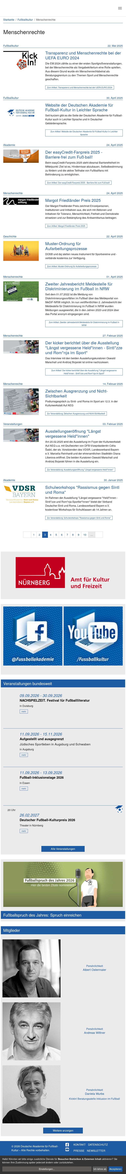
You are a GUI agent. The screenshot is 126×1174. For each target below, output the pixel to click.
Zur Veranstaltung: (76, 413)
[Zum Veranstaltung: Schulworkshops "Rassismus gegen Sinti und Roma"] (21, 494)
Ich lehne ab (100, 1169)
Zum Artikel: (79, 87)
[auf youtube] (67, 1149)
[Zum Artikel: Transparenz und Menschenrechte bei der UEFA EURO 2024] (21, 60)
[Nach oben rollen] (120, 1168)
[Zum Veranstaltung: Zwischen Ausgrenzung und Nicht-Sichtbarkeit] (21, 401)
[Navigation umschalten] (120, 8)
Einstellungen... (47, 1169)
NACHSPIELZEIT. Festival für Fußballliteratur (55, 700)
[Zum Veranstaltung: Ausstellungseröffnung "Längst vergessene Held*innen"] (21, 435)
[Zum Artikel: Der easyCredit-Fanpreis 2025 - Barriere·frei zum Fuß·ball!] (21, 156)
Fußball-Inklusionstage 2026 (42, 777)
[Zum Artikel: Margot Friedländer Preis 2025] (21, 201)
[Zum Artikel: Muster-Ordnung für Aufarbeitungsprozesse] (21, 251)
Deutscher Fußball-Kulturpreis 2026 (47, 819)
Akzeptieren (115, 1169)
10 (84, 534)
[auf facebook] (67, 1145)
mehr (23, 711)
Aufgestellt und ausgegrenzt (42, 738)
